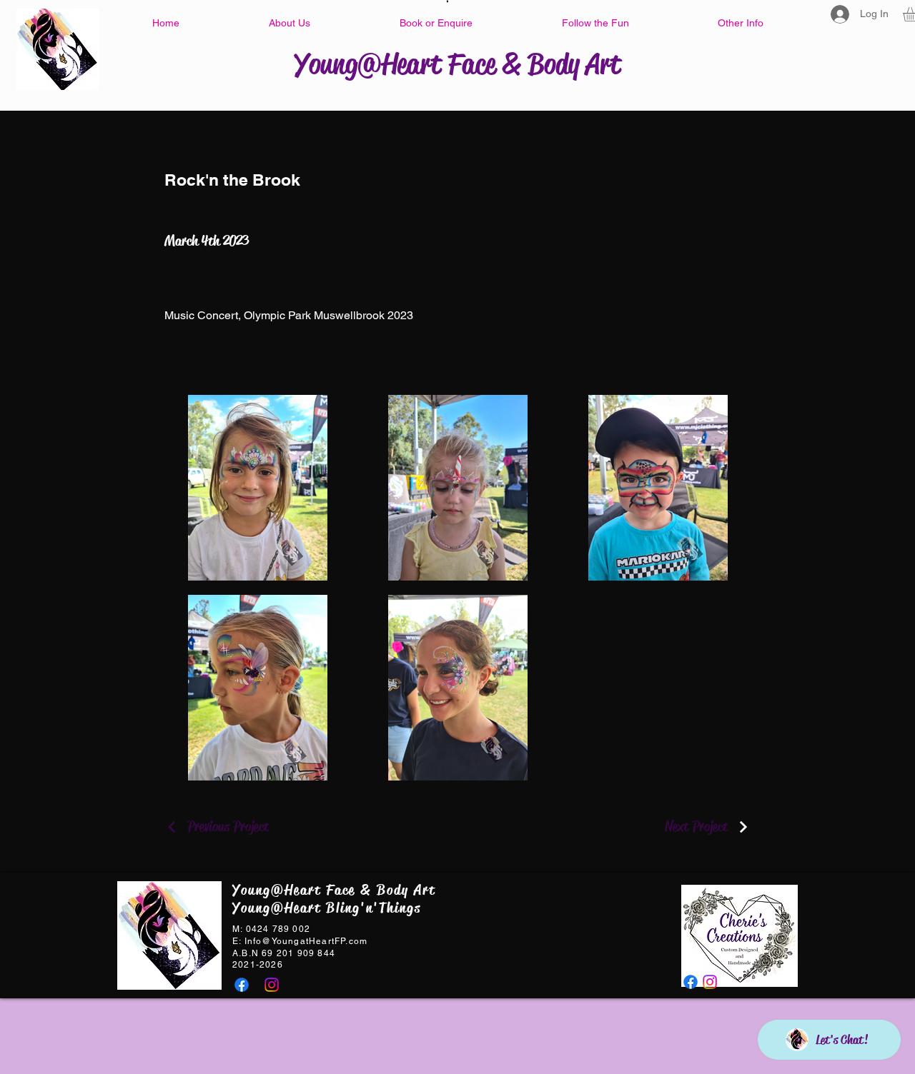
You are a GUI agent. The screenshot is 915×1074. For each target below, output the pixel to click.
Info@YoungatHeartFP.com (306, 941)
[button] (289, 23)
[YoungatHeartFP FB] (241, 984)
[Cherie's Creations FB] (690, 982)
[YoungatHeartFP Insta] (271, 984)
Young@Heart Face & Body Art (457, 64)
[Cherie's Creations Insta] (710, 982)
